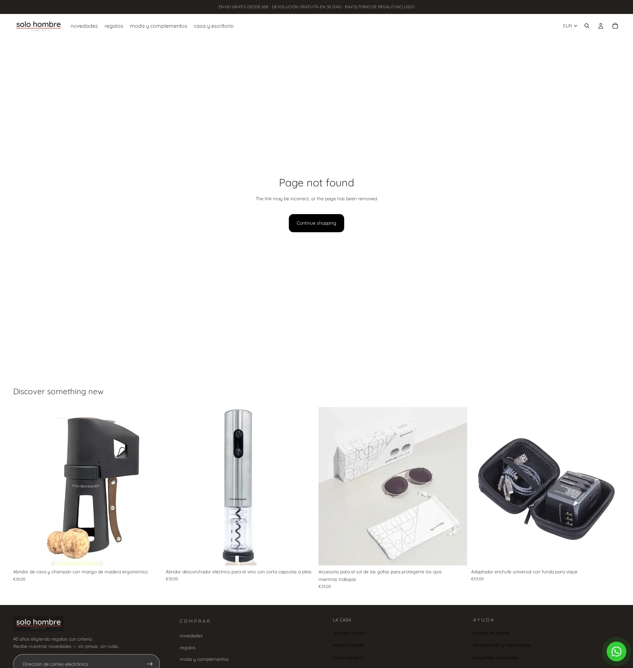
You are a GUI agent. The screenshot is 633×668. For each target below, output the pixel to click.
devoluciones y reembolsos (501, 645)
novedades (191, 636)
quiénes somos (349, 632)
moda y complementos (204, 659)
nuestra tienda (348, 645)
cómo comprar (348, 657)
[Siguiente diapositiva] (152, 486)
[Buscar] (587, 25)
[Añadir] (152, 555)
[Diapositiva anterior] (23, 486)
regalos (188, 647)
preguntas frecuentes (496, 657)
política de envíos (491, 632)
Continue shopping (316, 223)
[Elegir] (457, 555)
